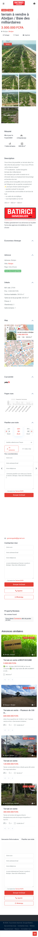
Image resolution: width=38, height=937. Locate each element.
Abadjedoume (9, 803)
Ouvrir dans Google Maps (13, 271)
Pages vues (9, 394)
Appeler (20, 591)
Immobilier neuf (26, 929)
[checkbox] (5, 491)
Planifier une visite (11, 423)
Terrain (10, 10)
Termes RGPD (19, 491)
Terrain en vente (10, 761)
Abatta (7, 755)
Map (6, 320)
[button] (19, 343)
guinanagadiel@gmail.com (16, 538)
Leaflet (14, 366)
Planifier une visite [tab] (28, 839)
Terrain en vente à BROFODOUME (17, 660)
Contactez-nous (23, 926)
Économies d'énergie (12, 241)
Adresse (7, 255)
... (8, 671)
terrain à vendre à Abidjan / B (26, 332)
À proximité (8, 377)
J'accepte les (15, 491)
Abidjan (11, 31)
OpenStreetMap (22, 366)
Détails (7, 282)
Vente (4, 10)
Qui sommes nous (10, 926)
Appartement (8, 929)
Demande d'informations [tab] (10, 839)
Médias (32, 926)
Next (31, 431)
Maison (17, 929)
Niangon (7, 705)
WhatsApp (19, 597)
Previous (6, 431)
